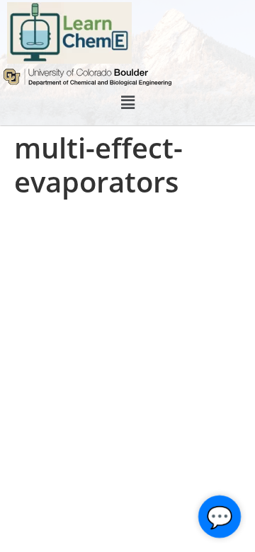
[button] (127, 102)
